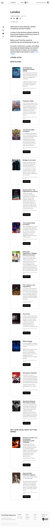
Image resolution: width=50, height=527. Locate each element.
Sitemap (35, 516)
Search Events (20, 516)
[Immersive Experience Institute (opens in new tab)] (45, 519)
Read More (26, 92)
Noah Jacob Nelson (16, 16)
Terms (35, 518)
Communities (20, 518)
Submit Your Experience (28, 517)
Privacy (35, 519)
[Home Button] (2, 2)
